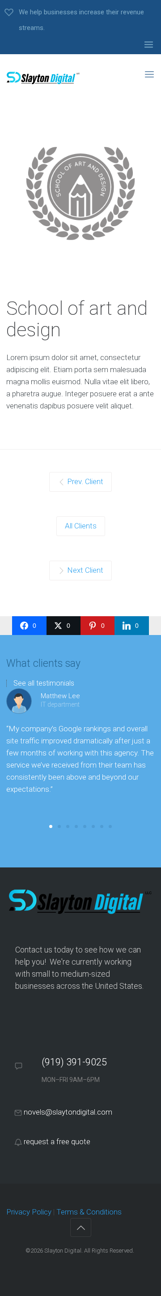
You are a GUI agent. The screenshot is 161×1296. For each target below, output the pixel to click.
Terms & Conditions (89, 1211)
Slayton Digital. (63, 1250)
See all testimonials (43, 683)
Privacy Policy (28, 1211)
